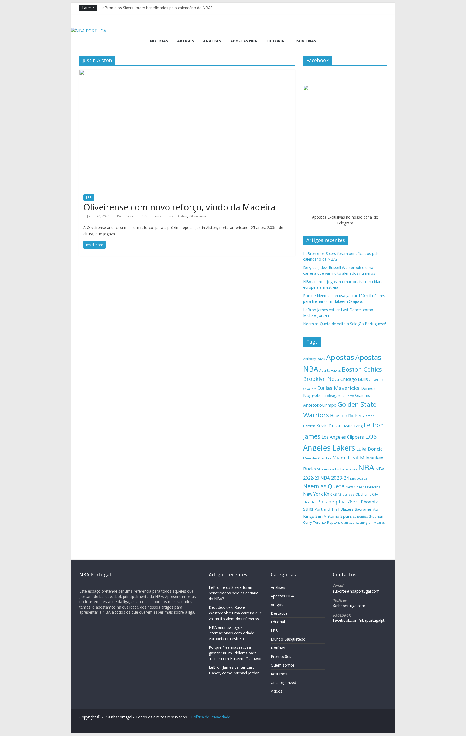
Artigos (185, 40)
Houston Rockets (347, 416)
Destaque (279, 613)
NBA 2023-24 (334, 478)
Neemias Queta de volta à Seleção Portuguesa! (344, 323)
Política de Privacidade (210, 717)
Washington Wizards (370, 522)
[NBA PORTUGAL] (90, 31)
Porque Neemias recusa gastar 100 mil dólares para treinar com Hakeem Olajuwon (235, 653)
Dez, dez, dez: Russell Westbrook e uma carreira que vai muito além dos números (235, 613)
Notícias (159, 40)
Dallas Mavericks (338, 388)
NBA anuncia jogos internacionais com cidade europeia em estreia (231, 633)
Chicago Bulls (354, 379)
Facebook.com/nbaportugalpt (359, 620)
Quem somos (283, 665)
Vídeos (276, 691)
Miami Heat (345, 457)
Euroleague (331, 396)
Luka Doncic (369, 449)
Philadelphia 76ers (338, 501)
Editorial (276, 40)
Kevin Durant (329, 426)
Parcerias (306, 40)
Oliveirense (198, 216)
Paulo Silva (125, 216)
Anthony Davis (314, 359)
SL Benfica (360, 517)
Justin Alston (178, 216)
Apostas (340, 357)
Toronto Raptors (326, 522)
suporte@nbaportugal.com (356, 591)
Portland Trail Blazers (334, 509)
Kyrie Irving (353, 425)
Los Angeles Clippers (342, 437)
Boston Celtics (362, 369)
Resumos (279, 673)
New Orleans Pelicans (363, 487)
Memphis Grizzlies (317, 458)
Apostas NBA (243, 40)
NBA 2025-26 (358, 478)
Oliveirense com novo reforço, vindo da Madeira (179, 207)
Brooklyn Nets (321, 378)
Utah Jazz (347, 522)
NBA (366, 467)
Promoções (281, 656)
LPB (89, 197)
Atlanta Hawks (330, 370)
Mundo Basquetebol (288, 639)
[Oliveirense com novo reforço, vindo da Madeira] (187, 73)
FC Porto (347, 396)
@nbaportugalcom (349, 605)
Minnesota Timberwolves (337, 469)
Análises (212, 40)
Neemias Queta (324, 486)
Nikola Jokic (346, 494)
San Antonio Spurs (333, 516)
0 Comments (151, 216)
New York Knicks (320, 494)
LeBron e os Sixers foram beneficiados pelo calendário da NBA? (156, 7)
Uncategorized (283, 682)
